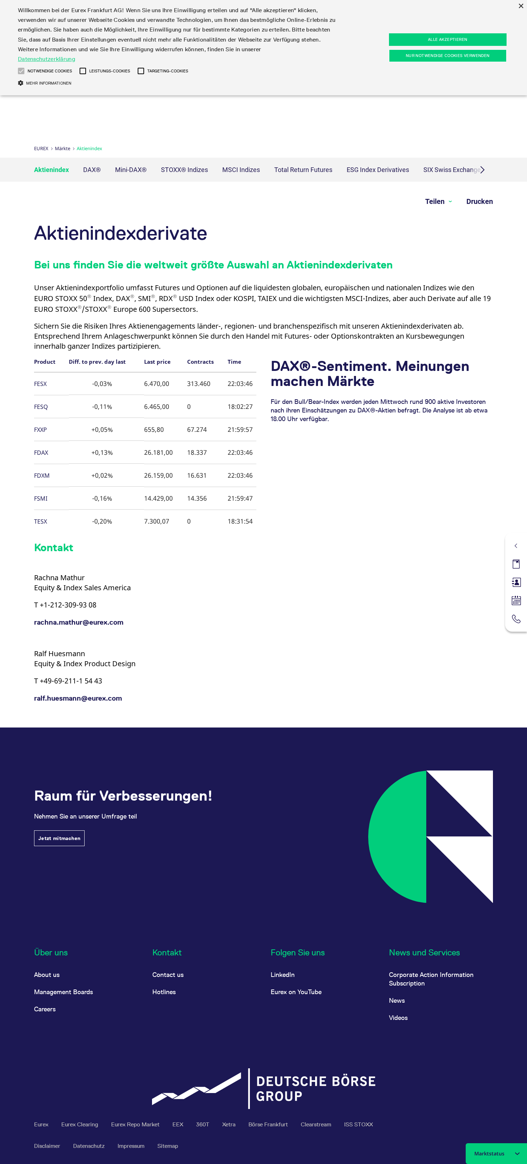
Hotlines (164, 992)
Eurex (41, 148)
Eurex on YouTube (296, 992)
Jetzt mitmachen (59, 838)
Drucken (479, 201)
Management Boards (63, 992)
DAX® (92, 169)
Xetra (229, 1124)
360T (203, 1124)
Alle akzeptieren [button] (447, 39)
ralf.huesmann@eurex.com (78, 698)
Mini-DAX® (131, 169)
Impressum (132, 1145)
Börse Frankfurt (268, 1124)
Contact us (168, 974)
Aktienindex (51, 169)
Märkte (62, 148)
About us (47, 974)
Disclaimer (48, 1145)
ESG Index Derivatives (378, 169)
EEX (178, 1124)
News (397, 1000)
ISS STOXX (358, 1124)
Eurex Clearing (80, 1124)
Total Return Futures (303, 169)
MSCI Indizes (241, 169)
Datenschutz (89, 1145)
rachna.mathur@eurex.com (78, 622)
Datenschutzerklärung (46, 59)
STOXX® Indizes (184, 169)
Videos (398, 1017)
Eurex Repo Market (136, 1124)
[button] (21, 71)
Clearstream (317, 1124)
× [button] (520, 6)
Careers (45, 1009)
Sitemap (167, 1145)
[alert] (263, 47)
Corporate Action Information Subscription (431, 979)
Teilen (435, 201)
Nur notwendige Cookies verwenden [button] (448, 55)
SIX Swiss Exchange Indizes (463, 169)
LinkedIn (283, 974)
